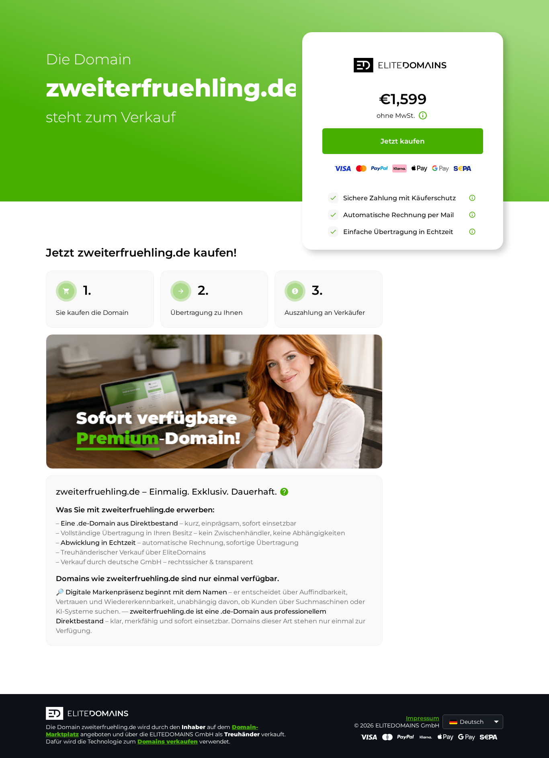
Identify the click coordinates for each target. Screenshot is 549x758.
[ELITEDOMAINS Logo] (166, 714)
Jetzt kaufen (403, 141)
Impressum (422, 718)
